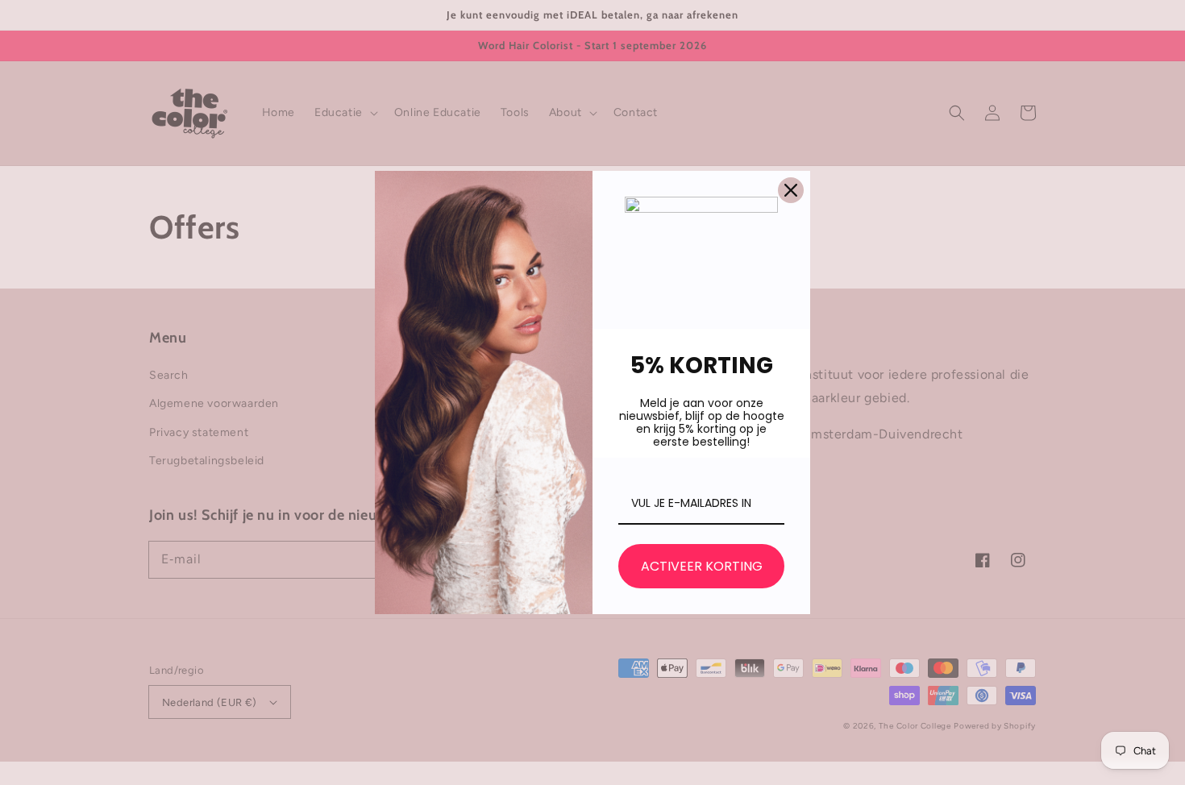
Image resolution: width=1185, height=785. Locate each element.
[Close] (790, 190)
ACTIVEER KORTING (702, 566)
